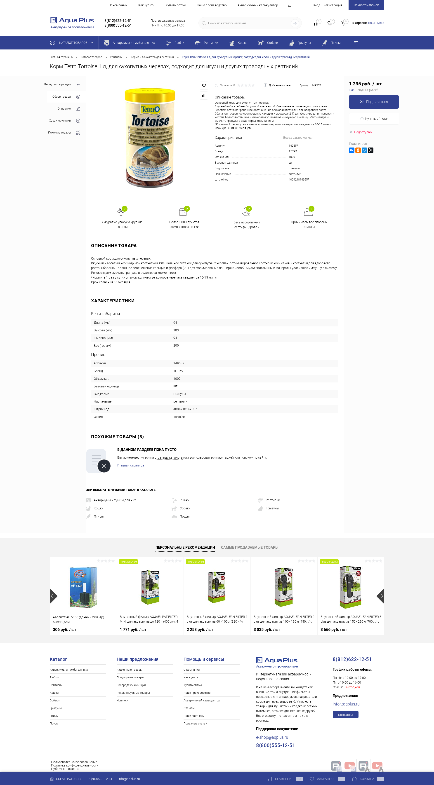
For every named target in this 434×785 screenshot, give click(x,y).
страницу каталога (169, 457)
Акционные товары (129, 669)
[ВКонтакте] (351, 150)
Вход (316, 5)
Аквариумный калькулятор (258, 5)
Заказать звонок (366, 5)
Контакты (345, 715)
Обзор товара (61, 96)
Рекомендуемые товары (133, 692)
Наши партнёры (194, 715)
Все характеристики (298, 137)
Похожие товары (59, 132)
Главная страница (130, 465)
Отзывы (189, 708)
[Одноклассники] (358, 150)
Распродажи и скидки (131, 685)
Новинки (122, 700)
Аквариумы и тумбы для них (115, 500)
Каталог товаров (73, 43)
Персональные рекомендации (185, 547)
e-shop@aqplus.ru (272, 737)
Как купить (146, 5)
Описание (64, 108)
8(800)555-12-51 (100, 779)
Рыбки (184, 500)
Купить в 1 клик (376, 118)
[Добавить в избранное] (204, 86)
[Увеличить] (150, 138)
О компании (118, 5)
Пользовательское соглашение (74, 762)
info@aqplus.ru (346, 704)
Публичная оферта (65, 769)
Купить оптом (175, 5)
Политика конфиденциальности (74, 765)
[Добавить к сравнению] (204, 95)
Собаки (185, 508)
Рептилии (273, 500)
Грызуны (272, 508)
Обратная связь (69, 779)
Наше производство (212, 5)
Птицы (99, 516)
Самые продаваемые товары (249, 547)
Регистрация (332, 5)
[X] (370, 150)
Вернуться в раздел (57, 84)
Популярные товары (130, 677)
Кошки (99, 508)
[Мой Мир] (364, 150)
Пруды (185, 516)
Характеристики (60, 120)
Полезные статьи (195, 723)
